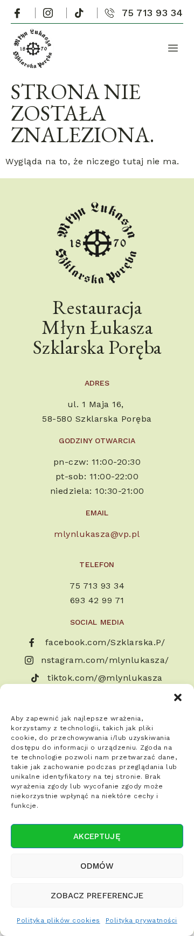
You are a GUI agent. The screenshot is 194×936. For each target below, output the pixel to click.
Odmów (97, 866)
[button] (177, 697)
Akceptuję (96, 836)
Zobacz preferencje (97, 895)
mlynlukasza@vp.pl (97, 534)
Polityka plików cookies (58, 920)
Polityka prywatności (141, 920)
